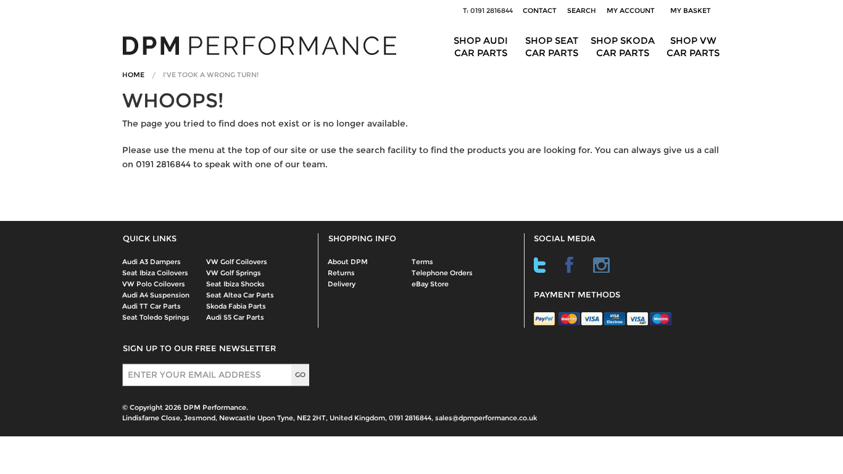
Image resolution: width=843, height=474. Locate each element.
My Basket (692, 10)
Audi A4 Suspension (155, 295)
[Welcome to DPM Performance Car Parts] (264, 45)
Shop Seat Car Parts (551, 47)
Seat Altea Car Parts (240, 295)
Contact (540, 10)
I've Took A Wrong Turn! (211, 74)
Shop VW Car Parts (693, 47)
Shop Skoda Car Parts (623, 47)
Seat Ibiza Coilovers (155, 272)
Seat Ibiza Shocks (235, 284)
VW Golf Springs (233, 272)
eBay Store (430, 284)
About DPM (348, 261)
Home (133, 74)
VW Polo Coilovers (153, 284)
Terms (422, 261)
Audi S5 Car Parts (235, 317)
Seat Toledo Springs (155, 317)
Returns (341, 272)
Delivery (341, 284)
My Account (631, 10)
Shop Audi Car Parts (481, 47)
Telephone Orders (442, 272)
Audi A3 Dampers (151, 261)
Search (581, 10)
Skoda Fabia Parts (236, 306)
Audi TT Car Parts (151, 306)
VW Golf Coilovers (236, 261)
